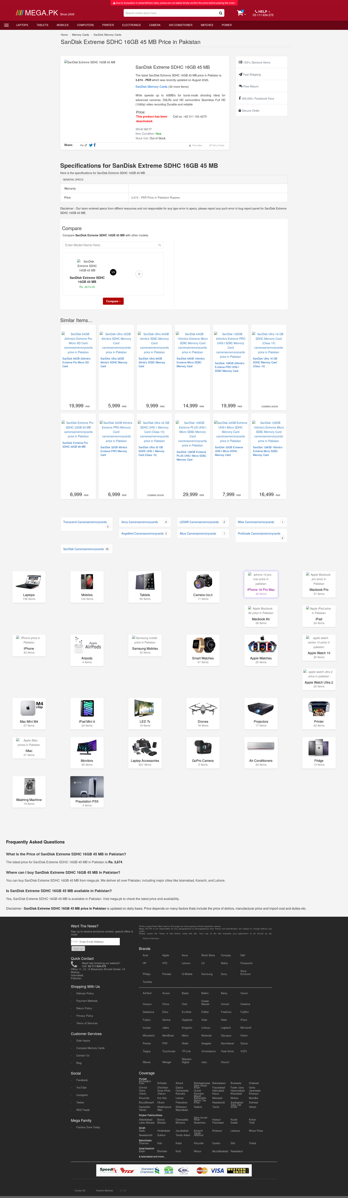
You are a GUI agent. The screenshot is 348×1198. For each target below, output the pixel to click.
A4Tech (147, 993)
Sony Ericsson (245, 972)
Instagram (82, 1095)
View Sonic (227, 1051)
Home (64, 34)
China (165, 1004)
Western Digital (187, 1060)
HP (144, 963)
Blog (79, 1063)
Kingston (187, 1027)
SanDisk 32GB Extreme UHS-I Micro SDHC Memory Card (229, 451)
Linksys (205, 1027)
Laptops (22, 25)
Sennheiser (227, 1043)
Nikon (185, 1035)
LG (203, 963)
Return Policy (84, 1008)
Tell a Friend (218, 145)
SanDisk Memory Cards (107, 34)
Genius (166, 1020)
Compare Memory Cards (90, 1048)
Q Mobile (187, 974)
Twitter (80, 1102)
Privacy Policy (84, 1016)
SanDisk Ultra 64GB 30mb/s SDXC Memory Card (152, 362)
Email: (75, 941)
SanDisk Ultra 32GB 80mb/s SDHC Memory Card (113, 362)
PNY (165, 1043)
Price (67, 197)
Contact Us (82, 1055)
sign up (78, 948)
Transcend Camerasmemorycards (86, 524)
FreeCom (226, 1012)
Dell (242, 955)
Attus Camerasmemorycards (202, 533)
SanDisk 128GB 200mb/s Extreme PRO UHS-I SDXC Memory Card (229, 367)
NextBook (168, 1035)
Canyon (147, 1004)
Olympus (226, 1035)
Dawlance (148, 1012)
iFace (243, 1020)
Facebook (82, 1080)
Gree (204, 1020)
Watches (207, 25)
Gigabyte (187, 1020)
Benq (224, 993)
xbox (204, 1062)
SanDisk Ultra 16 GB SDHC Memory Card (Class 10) (265, 362)
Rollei (185, 1043)
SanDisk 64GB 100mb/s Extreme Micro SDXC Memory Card (191, 362)
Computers (85, 25)
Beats (185, 993)
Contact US (80, 1190)
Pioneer (166, 974)
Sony (224, 974)
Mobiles (63, 25)
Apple (165, 955)
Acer (145, 955)
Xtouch (225, 1062)
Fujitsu (147, 1020)
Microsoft (245, 1027)
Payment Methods (87, 1001)
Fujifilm (244, 1012)
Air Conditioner (180, 25)
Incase (147, 1027)
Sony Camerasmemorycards (144, 522)
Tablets (42, 25)
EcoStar (186, 1012)
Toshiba (147, 982)
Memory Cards (80, 34)
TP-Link (186, 1051)
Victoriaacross (208, 1051)
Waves (147, 1062)
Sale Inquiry (83, 1040)
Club (184, 1004)
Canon (244, 993)
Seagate (206, 1043)
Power (227, 25)
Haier (224, 1020)
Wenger (166, 1062)
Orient (244, 1035)
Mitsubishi (149, 1035)
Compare (112, 301)
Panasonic (246, 963)
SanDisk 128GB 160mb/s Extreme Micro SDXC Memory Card (268, 451)
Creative (245, 1004)
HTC (164, 963)
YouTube (81, 1087)
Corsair (225, 1004)
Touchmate (168, 1051)
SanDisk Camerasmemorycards (86, 549)
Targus (147, 1051)
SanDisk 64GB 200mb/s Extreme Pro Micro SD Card (76, 362)
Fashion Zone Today (88, 1127)
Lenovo (186, 963)
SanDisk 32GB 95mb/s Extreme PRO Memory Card (113, 451)
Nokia (224, 963)
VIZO (243, 1051)
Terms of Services (87, 1023)
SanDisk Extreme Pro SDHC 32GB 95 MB (75, 444)
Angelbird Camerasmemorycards (144, 533)
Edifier (205, 1012)
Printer (108, 25)
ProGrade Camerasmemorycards (260, 535)
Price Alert (196, 145)
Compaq (226, 955)
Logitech (226, 1027)
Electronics (131, 25)
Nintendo (206, 1035)
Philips (147, 974)
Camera (155, 25)
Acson (166, 993)
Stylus (244, 1043)
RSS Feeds (83, 1110)
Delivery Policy (85, 993)
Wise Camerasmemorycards (260, 522)
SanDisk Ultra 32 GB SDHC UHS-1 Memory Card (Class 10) (152, 451)
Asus (185, 955)
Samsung (206, 974)
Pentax (147, 1043)
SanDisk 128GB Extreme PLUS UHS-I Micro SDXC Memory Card (191, 455)
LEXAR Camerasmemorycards (202, 522)
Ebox (165, 1012)
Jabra (165, 1027)
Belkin (205, 993)
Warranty (69, 188)
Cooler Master (205, 1002)
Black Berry (208, 955)
